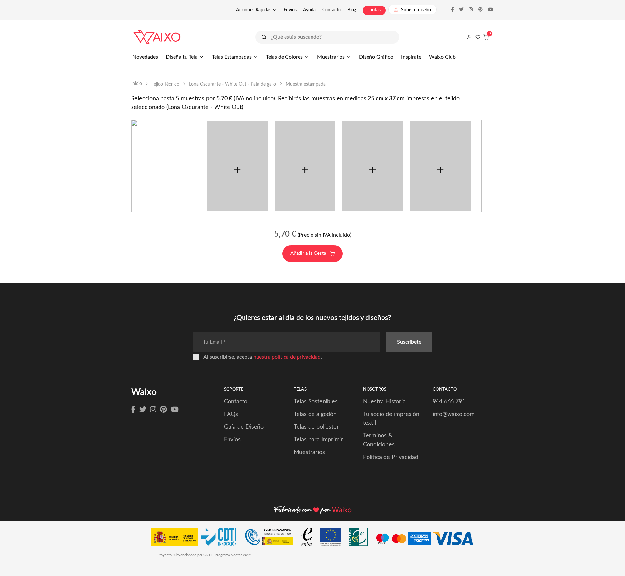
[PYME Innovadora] (272, 538)
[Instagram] (153, 410)
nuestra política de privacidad (287, 357)
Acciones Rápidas (253, 10)
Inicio (136, 83)
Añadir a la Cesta (308, 253)
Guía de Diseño (244, 427)
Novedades (145, 57)
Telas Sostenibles (316, 402)
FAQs (231, 414)
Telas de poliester (316, 427)
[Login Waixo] (469, 37)
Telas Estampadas (232, 57)
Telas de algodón (315, 414)
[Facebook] (133, 410)
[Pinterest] (163, 410)
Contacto (331, 10)
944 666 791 (449, 402)
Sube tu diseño (416, 10)
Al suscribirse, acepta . (262, 357)
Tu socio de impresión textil (391, 418)
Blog (351, 10)
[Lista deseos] (478, 37)
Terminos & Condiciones (379, 440)
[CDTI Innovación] (197, 538)
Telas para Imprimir (318, 440)
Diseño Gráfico (376, 57)
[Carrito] (486, 37)
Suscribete (409, 342)
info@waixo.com (454, 414)
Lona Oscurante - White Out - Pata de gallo (232, 84)
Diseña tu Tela (182, 57)
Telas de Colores (284, 57)
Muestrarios (331, 57)
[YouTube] (175, 410)
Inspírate (411, 57)
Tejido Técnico (165, 84)
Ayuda (309, 10)
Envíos (290, 10)
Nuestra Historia (384, 402)
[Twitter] (142, 410)
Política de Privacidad (390, 457)
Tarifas (374, 10)
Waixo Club (442, 57)
